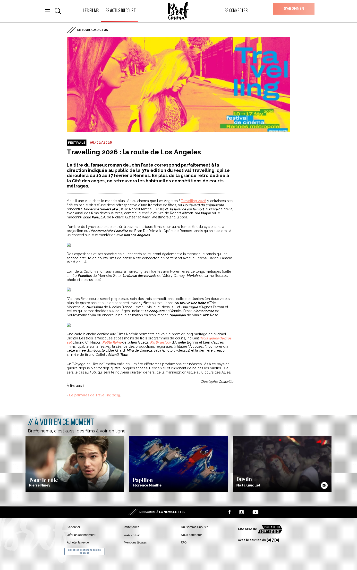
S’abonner (294, 8)
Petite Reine (111, 342)
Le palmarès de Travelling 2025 (94, 395)
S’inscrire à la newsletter (162, 512)
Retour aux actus (92, 30)
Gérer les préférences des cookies (84, 551)
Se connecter (236, 10)
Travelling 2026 (193, 201)
